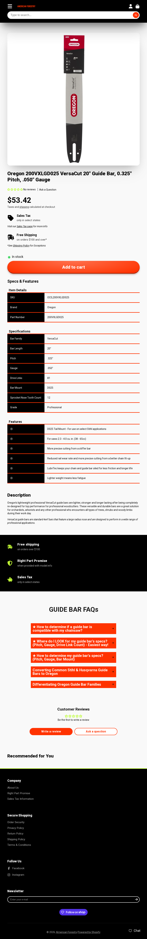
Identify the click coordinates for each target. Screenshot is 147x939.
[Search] (136, 15)
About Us (13, 787)
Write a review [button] (51, 731)
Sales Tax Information (20, 798)
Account (131, 6)
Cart (137, 6)
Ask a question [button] (96, 731)
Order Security (15, 822)
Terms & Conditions (19, 845)
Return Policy (15, 833)
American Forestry (66, 932)
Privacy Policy (15, 828)
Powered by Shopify (89, 932)
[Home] (26, 6)
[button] (15, 189)
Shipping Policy (16, 839)
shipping (24, 206)
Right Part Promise (18, 793)
